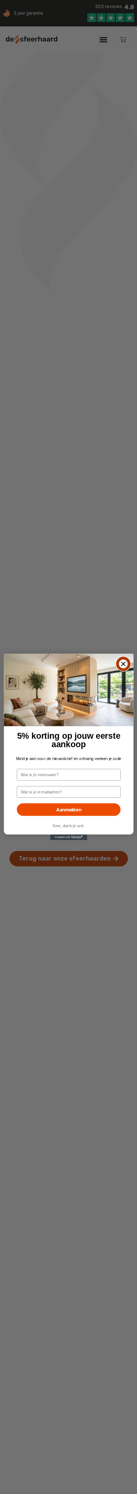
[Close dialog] (123, 664)
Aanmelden (68, 809)
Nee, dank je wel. (68, 825)
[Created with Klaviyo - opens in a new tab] (68, 837)
